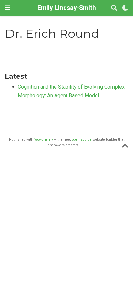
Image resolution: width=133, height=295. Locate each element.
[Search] (114, 8)
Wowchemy (43, 139)
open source (82, 139)
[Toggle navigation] (7, 8)
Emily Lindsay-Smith (66, 8)
